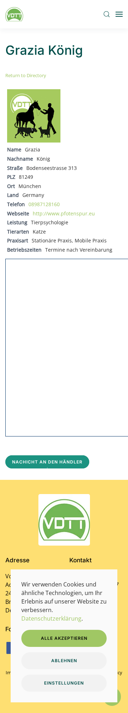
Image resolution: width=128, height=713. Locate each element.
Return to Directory (25, 75)
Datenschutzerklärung (51, 618)
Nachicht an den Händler (47, 462)
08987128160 (44, 204)
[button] (106, 14)
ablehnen (64, 660)
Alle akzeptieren (64, 638)
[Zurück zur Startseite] (15, 14)
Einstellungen (64, 683)
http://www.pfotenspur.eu (64, 213)
